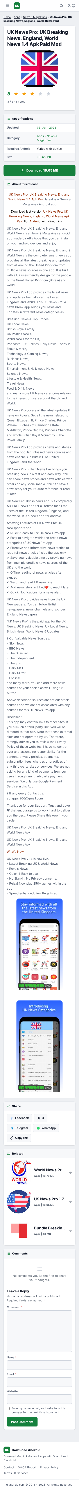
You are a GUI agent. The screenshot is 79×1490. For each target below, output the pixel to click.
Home (7, 17)
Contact (9, 1467)
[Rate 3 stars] (32, 94)
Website (12, 1391)
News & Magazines (35, 17)
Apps (17, 17)
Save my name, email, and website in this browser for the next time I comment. (38, 1410)
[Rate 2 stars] (24, 94)
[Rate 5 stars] (48, 94)
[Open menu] (7, 6)
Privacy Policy (49, 1467)
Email (11, 1374)
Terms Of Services (16, 1473)
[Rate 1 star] (16, 94)
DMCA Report (27, 1467)
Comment (14, 1307)
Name (11, 1357)
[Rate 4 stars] (40, 94)
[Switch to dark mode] (71, 6)
